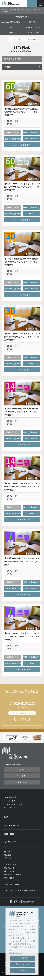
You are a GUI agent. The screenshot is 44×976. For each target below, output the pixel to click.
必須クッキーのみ (22, 964)
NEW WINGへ (31, 138)
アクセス (7, 858)
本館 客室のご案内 (22, 17)
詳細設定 (22, 970)
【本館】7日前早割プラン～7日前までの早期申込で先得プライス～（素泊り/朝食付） (22, 561)
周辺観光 (7, 855)
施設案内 (7, 851)
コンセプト (11, 807)
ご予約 (31, 3)
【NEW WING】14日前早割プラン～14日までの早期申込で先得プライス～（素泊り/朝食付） (22, 486)
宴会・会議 (22, 782)
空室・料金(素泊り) (31, 132)
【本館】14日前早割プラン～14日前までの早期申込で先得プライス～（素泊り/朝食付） (21, 411)
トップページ (10, 797)
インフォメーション (14, 804)
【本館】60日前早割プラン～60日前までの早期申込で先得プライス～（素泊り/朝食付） (21, 111)
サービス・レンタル (33, 27)
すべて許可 (22, 958)
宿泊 (28, 9)
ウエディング (10, 842)
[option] (12, 737)
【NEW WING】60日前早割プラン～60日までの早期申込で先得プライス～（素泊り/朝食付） (22, 186)
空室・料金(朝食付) (13, 138)
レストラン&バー (11, 825)
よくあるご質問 (33, 32)
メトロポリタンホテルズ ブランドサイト (19, 890)
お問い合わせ (9, 877)
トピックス (11, 801)
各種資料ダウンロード (12, 874)
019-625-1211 (25, 703)
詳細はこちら (12, 132)
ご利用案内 (11, 32)
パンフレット (9, 871)
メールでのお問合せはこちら (22, 713)
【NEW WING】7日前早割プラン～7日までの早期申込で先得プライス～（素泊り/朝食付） (21, 636)
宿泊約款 (22, 719)
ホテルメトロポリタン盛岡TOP (13, 9)
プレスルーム (9, 868)
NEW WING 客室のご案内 (11, 22)
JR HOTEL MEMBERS (12, 884)
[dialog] (22, 941)
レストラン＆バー (22, 776)
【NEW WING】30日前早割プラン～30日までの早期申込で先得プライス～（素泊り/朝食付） (22, 336)
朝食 (11, 27)
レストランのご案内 (22, 144)
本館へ (31, 213)
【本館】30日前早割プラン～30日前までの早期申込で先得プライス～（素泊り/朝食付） (21, 261)
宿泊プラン (33, 22)
